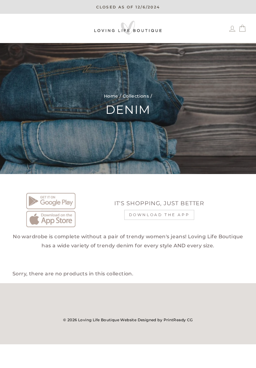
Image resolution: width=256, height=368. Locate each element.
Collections (136, 96)
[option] (128, 7)
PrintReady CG (178, 319)
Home (111, 96)
